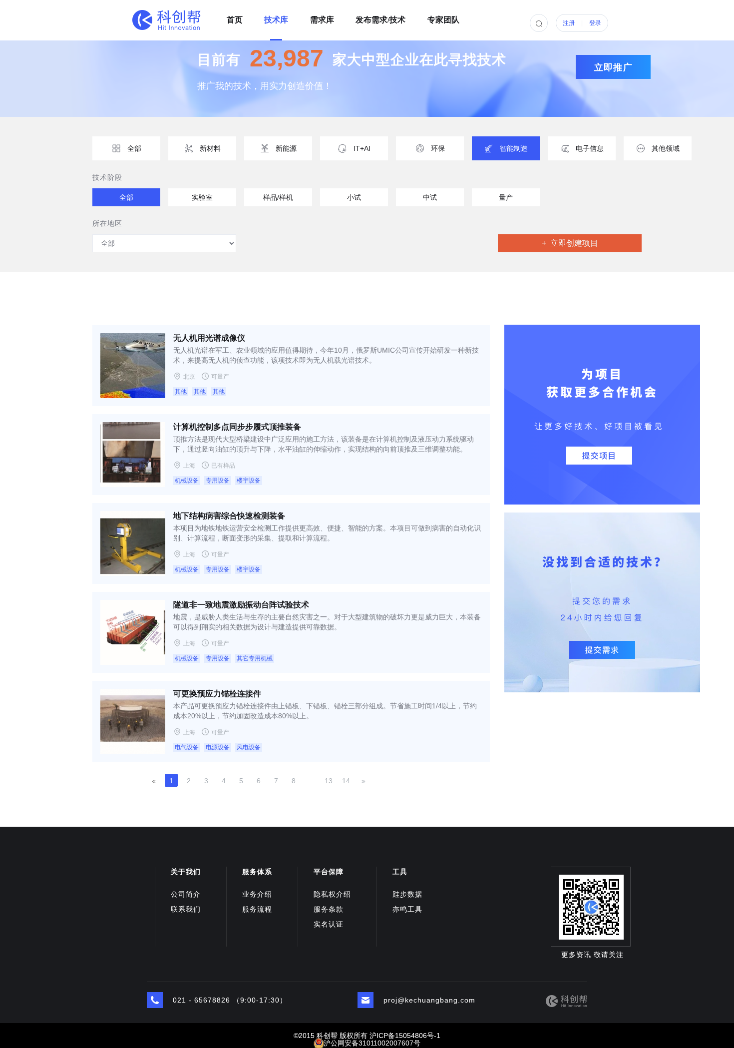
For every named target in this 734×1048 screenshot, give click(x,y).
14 (346, 781)
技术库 (276, 16)
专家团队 (443, 16)
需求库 (322, 16)
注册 (569, 22)
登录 (595, 22)
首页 (235, 16)
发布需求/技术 (380, 16)
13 (329, 781)
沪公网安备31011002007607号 (372, 1043)
